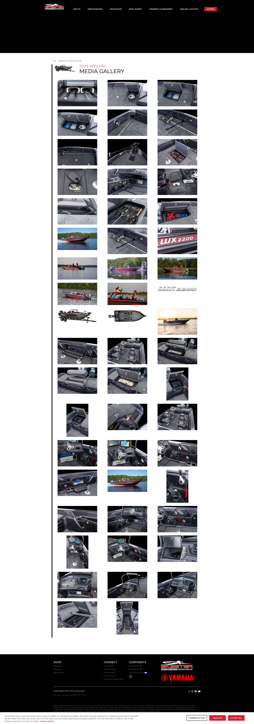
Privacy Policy (134, 666)
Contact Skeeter (109, 672)
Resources (116, 9)
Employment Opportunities (113, 679)
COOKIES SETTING (196, 718)
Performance (95, 9)
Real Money (135, 9)
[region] (127, 718)
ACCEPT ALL (236, 718)
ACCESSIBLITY (134, 669)
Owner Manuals (110, 676)
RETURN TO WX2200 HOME (69, 61)
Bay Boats (57, 669)
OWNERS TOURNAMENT (161, 9)
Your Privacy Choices (136, 672)
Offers (210, 9)
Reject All (217, 718)
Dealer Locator (189, 9)
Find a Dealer (109, 666)
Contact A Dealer (110, 669)
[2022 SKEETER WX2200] (77, 238)
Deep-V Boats (58, 672)
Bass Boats (58, 666)
